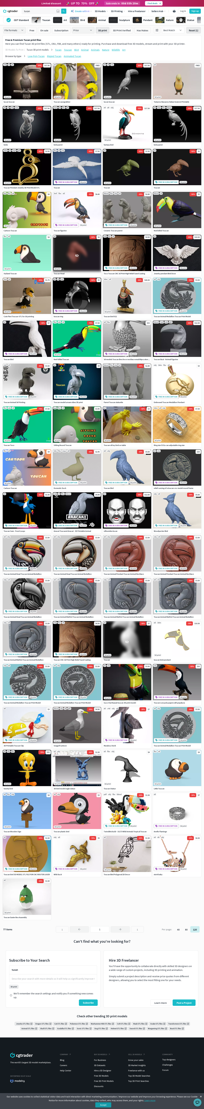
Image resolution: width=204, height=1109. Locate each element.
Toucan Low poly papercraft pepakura (169, 703)
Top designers (168, 1059)
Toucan (68, 49)
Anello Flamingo (160, 831)
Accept (103, 1104)
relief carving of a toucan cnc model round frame (173, 488)
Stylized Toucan (10, 273)
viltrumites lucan (110, 531)
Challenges (167, 1064)
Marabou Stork (110, 745)
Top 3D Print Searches (138, 1081)
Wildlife (116, 49)
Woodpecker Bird (161, 531)
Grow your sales (135, 1060)
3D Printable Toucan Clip (14, 745)
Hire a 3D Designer (102, 1070)
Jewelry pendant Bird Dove (165, 273)
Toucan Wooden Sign (12, 831)
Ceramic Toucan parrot (113, 230)
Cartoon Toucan (10, 230)
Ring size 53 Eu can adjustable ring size (169, 445)
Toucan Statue (110, 788)
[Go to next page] (120, 929)
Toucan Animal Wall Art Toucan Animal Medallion (74, 617)
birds (6, 145)
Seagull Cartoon (60, 745)
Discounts (98, 1086)
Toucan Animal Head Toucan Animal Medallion (23, 574)
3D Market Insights (137, 1065)
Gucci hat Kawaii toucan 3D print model (120, 703)
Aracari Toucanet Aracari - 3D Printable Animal (72, 531)
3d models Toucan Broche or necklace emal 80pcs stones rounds (130, 359)
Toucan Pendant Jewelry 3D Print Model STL (22, 187)
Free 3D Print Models (104, 1081)
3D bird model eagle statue (64, 788)
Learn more (149, 1100)
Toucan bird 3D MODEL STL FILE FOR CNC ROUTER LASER (27, 874)
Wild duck (58, 874)
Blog (62, 1060)
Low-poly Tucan (36, 56)
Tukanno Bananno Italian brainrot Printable (171, 102)
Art (123, 49)
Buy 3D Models (100, 1054)
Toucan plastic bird (61, 831)
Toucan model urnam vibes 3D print (68, 402)
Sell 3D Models (135, 1054)
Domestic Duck (60, 488)
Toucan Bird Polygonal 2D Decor (117, 874)
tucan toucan (9, 102)
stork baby (158, 874)
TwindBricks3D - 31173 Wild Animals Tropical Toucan (125, 831)
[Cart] (174, 11)
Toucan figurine (60, 230)
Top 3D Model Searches (139, 1075)
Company (64, 1054)
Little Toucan (159, 788)
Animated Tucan (72, 56)
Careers (63, 1065)
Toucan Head (59, 273)
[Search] (63, 11)
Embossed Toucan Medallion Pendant (169, 402)
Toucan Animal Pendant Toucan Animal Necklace (124, 574)
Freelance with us (136, 1070)
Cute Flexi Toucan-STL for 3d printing (19, 316)
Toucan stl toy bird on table (115, 445)
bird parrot (58, 145)
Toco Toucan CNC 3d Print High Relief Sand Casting (124, 273)
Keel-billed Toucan (61, 359)
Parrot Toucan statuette (113, 402)
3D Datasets (99, 1065)
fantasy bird (108, 145)
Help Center (65, 1070)
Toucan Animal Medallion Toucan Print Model (172, 316)
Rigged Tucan (54, 56)
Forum (165, 1070)
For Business (100, 1060)
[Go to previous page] (79, 929)
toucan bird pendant (162, 660)
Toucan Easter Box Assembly (15, 917)
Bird (76, 49)
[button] (58, 11)
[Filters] (157, 30)
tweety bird (8, 788)
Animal (85, 49)
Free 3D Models (101, 1075)
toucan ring (58, 316)
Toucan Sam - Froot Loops (14, 531)
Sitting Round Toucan (63, 445)
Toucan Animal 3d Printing (14, 402)
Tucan (58, 49)
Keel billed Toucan (161, 230)
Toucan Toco (9, 445)
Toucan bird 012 (110, 316)
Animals (95, 49)
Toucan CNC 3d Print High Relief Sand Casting (72, 660)
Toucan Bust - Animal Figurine (166, 359)
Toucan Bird (9, 359)
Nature (105, 49)
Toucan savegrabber (62, 102)
